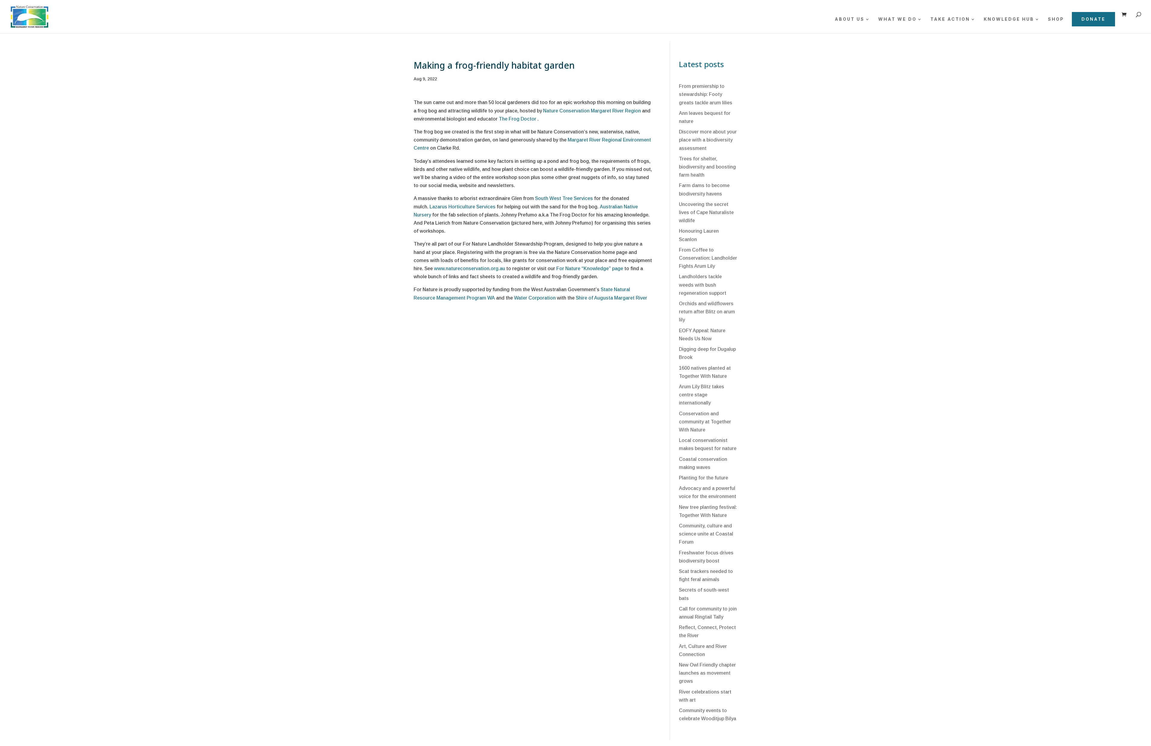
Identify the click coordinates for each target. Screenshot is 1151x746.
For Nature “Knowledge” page (589, 268)
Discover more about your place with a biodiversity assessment (708, 140)
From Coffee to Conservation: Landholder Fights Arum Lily (708, 258)
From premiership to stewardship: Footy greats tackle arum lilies (705, 94)
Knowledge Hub (1009, 19)
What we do (897, 19)
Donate (1093, 19)
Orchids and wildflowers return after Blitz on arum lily (707, 311)
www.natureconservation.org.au (469, 268)
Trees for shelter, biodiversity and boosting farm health (707, 167)
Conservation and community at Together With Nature (705, 421)
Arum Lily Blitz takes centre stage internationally (701, 394)
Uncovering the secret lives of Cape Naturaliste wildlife (706, 212)
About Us (849, 19)
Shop (1056, 19)
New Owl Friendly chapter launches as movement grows (707, 673)
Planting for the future (703, 477)
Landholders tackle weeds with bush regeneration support (702, 284)
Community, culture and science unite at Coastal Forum (706, 534)
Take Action (950, 19)
